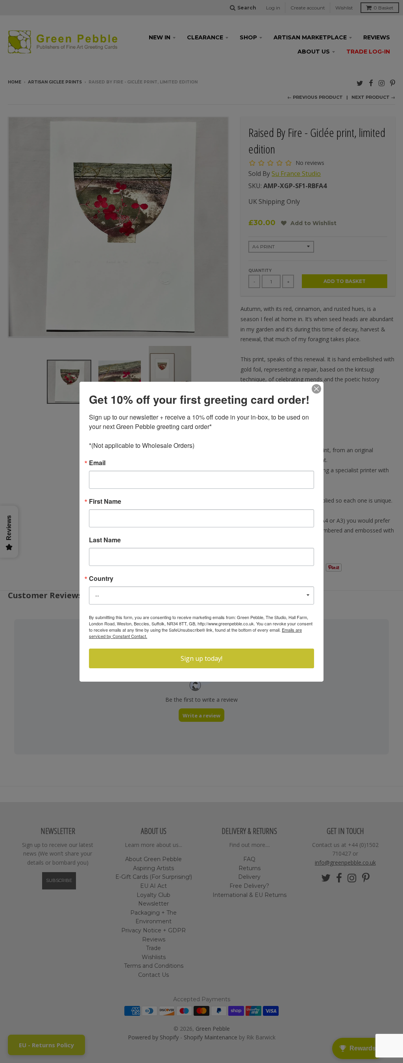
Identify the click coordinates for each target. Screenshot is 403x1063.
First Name (105, 501)
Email (97, 463)
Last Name (105, 540)
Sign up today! (201, 658)
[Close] (316, 389)
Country (101, 578)
